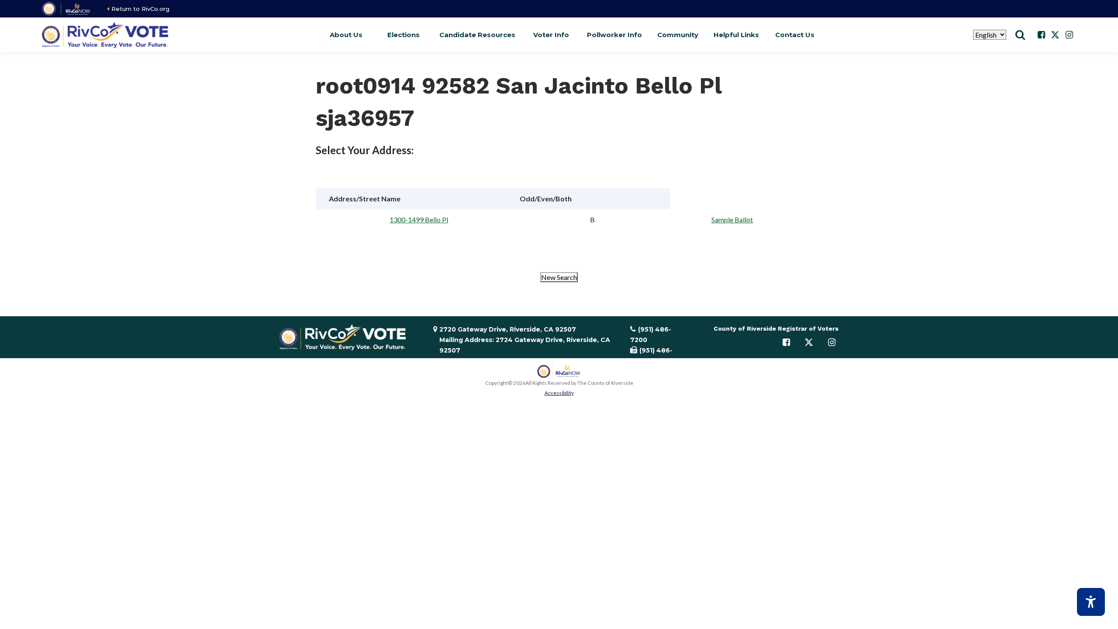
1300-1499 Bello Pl (419, 219)
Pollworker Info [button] (614, 35)
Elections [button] (403, 35)
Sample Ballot (732, 219)
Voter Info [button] (551, 35)
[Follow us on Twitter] (1055, 35)
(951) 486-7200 (650, 334)
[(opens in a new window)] (66, 9)
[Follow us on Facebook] (1041, 35)
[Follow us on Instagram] (1069, 35)
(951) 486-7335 (651, 355)
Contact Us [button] (794, 35)
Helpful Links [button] (736, 35)
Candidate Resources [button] (477, 35)
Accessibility (559, 393)
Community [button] (677, 35)
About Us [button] (346, 35)
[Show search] (1020, 34)
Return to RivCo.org (140, 8)
